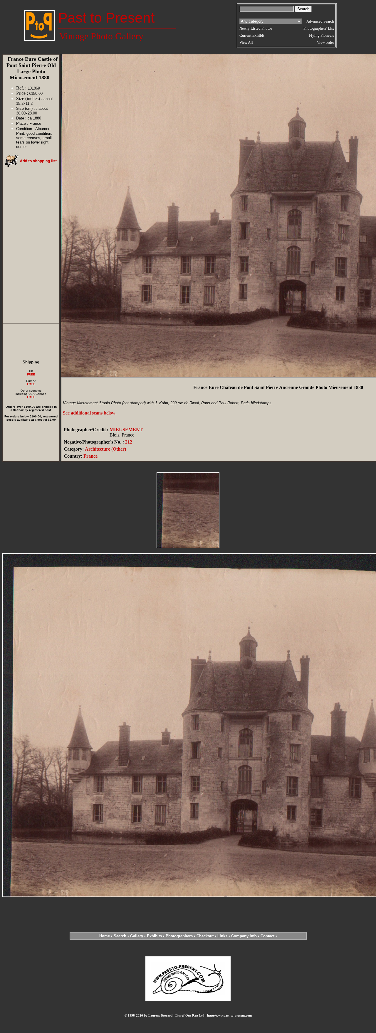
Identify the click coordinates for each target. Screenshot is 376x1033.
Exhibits (154, 936)
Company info (244, 936)
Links (222, 936)
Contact (267, 936)
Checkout (205, 936)
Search (120, 936)
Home (104, 936)
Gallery (136, 936)
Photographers (179, 936)
